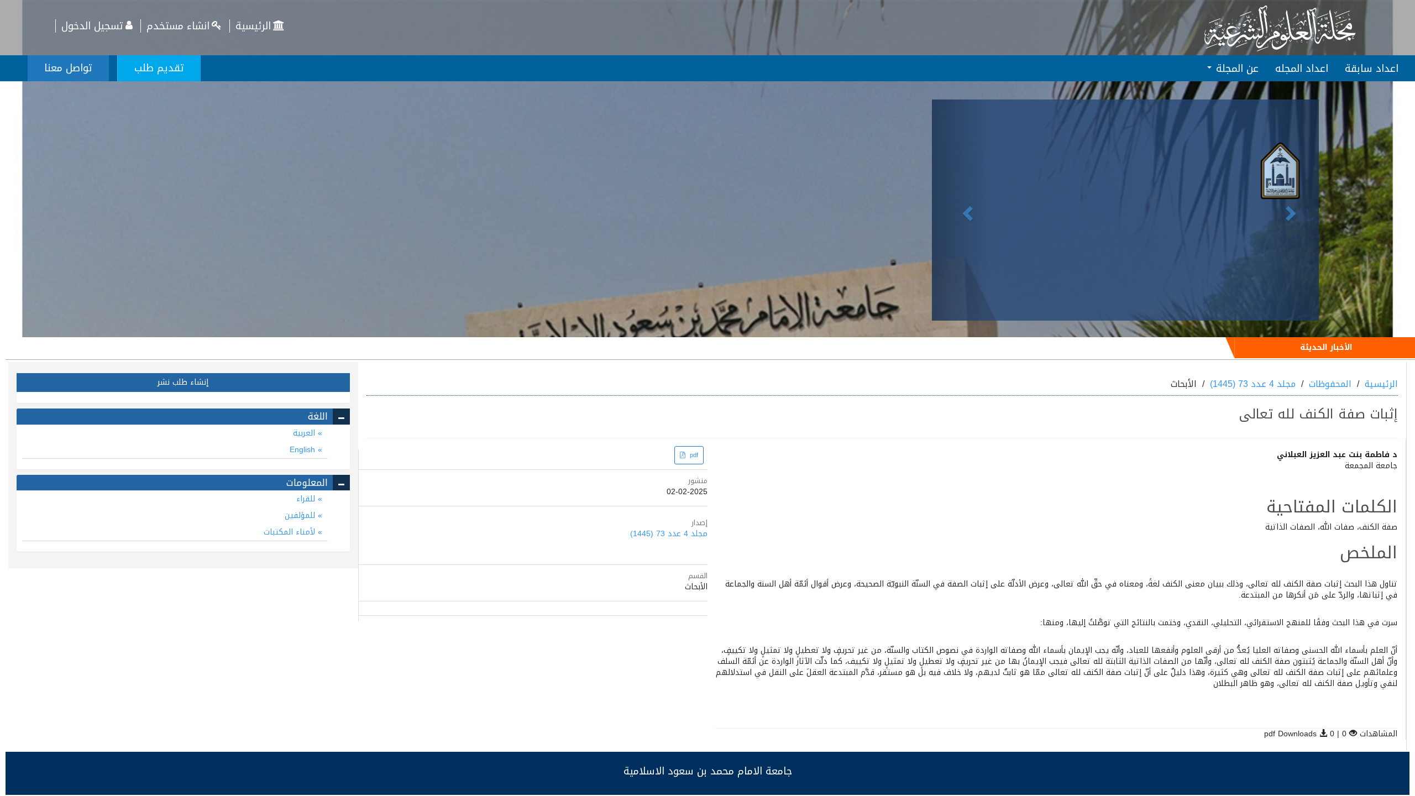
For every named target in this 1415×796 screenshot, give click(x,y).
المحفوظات (1330, 383)
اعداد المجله (1301, 68)
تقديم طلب (159, 68)
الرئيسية (253, 26)
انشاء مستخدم (177, 26)
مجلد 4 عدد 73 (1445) (1253, 383)
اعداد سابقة (1371, 68)
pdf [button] (693, 455)
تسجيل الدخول (92, 26)
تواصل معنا (68, 68)
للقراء (307, 498)
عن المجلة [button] (1236, 68)
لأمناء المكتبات (291, 532)
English (304, 449)
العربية (305, 433)
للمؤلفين (301, 515)
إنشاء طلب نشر (183, 382)
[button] (961, 210)
